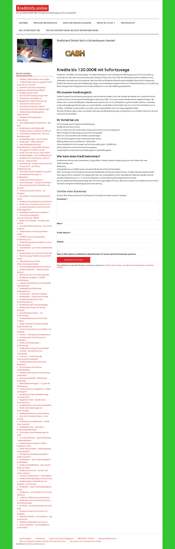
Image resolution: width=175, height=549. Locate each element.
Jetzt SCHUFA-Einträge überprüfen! (34, 96)
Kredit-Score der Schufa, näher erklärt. (35, 153)
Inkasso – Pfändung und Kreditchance (35, 335)
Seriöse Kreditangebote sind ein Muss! (35, 267)
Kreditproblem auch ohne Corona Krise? (36, 253)
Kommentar (62, 199)
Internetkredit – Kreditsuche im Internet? (36, 164)
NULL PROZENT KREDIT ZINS (29, 30)
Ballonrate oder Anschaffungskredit (34, 275)
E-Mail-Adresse (64, 233)
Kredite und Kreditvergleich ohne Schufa (36, 479)
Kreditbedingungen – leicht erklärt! (34, 139)
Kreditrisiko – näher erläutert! (32, 142)
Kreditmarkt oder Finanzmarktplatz (34, 305)
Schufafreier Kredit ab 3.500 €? (32, 106)
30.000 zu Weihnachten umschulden (34, 79)
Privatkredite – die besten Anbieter (33, 294)
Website (60, 242)
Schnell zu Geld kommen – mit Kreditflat (35, 476)
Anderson (41, 544)
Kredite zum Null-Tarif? (29, 93)
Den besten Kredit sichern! (30, 104)
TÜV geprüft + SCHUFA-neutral (32, 150)
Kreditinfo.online (32, 8)
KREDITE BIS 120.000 (105, 23)
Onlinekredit (40, 538)
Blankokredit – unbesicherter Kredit (34, 297)
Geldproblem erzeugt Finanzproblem (34, 348)
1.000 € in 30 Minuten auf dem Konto (35, 498)
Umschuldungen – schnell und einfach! (35, 182)
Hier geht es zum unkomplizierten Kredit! (85, 541)
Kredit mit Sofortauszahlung (31, 180)
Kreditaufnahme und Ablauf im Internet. (35, 131)
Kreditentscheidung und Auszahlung (34, 413)
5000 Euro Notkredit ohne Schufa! (33, 522)
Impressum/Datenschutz (107, 538)
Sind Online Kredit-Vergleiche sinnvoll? (35, 172)
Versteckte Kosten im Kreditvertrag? (34, 109)
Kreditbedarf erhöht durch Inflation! (34, 212)
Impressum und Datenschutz (45, 23)
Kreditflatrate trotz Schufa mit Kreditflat (35, 405)
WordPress (29, 544)
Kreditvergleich (128, 23)
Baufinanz (23, 23)
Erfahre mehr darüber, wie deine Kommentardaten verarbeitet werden (105, 266)
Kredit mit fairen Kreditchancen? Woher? (36, 202)
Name (60, 223)
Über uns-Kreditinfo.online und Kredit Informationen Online (72, 30)
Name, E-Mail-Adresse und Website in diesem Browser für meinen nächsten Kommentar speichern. (96, 254)
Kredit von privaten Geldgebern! (77, 23)
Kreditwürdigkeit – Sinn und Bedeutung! (36, 155)
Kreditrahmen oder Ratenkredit (32, 128)
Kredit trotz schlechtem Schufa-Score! (35, 204)
